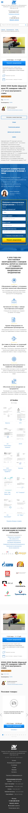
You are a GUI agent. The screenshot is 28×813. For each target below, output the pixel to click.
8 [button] (16, 735)
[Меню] (2, 2)
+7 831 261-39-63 (19, 791)
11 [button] (21, 735)
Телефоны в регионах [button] (13, 14)
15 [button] (14, 736)
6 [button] (12, 735)
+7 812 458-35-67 (19, 783)
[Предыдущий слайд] (1, 714)
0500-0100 (6, 99)
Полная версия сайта (14, 808)
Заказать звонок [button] (14, 803)
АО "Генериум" (20, 492)
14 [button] (12, 736)
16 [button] (16, 736)
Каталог (14, 760)
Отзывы (14, 767)
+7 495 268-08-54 (14, 18)
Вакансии (14, 769)
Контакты (14, 772)
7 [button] (14, 735)
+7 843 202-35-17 (16, 789)
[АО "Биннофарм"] (8, 506)
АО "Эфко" (20, 515)
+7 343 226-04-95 (17, 786)
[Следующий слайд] (27, 714)
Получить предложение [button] (14, 63)
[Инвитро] (8, 414)
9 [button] (18, 735)
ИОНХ (20, 443)
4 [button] (8, 735)
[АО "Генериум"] (21, 483)
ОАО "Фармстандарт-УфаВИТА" (7, 470)
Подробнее (13, 729)
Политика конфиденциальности (14, 775)
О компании (14, 765)
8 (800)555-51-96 (14, 12)
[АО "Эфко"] (21, 506)
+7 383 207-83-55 (17, 794)
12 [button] (23, 735)
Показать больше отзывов (14, 521)
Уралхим (20, 468)
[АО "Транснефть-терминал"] (8, 435)
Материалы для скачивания (14, 762)
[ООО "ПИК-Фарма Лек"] (8, 483)
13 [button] (25, 735)
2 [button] (5, 735)
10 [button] (19, 735)
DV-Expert (14, 2)
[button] (15, 109)
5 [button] (10, 735)
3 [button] (6, 735)
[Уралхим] (21, 459)
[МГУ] (21, 414)
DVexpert (14, 747)
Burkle (11, 102)
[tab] (14, 117)
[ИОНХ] (21, 435)
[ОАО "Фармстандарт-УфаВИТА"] (8, 459)
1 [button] (3, 735)
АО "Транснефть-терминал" (7, 445)
